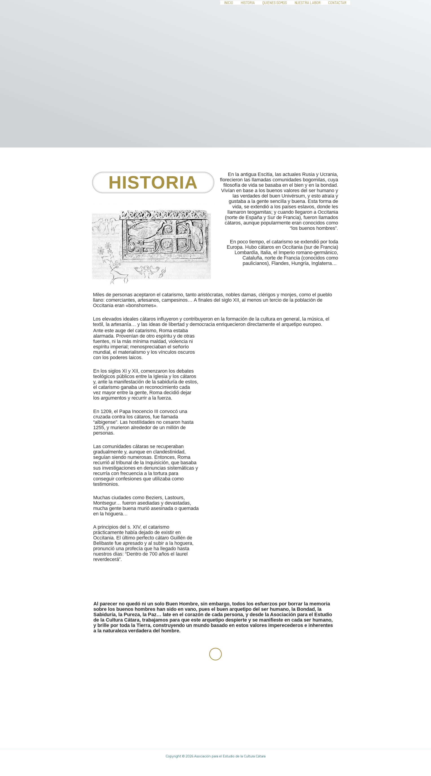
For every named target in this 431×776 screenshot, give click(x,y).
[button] (206, 573)
